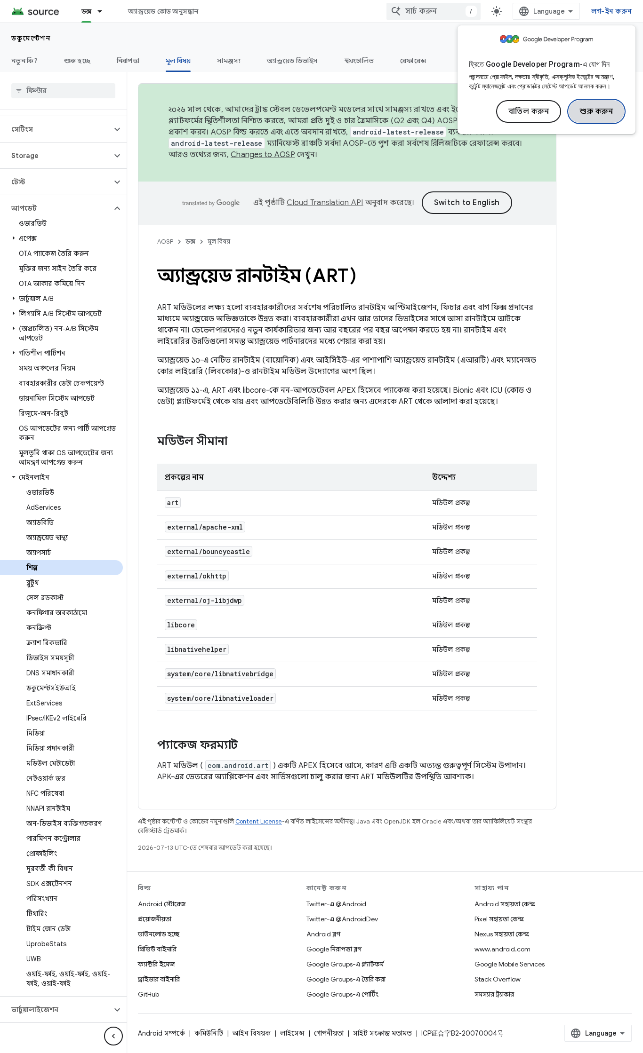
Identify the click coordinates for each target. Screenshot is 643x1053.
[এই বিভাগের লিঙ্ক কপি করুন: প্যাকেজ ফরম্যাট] (247, 746)
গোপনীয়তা (329, 1033)
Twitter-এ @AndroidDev (342, 919)
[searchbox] (63, 90)
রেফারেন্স (413, 60)
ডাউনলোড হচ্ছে (158, 934)
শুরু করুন (596, 111)
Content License (258, 821)
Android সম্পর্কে (161, 1033)
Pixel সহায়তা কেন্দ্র (499, 919)
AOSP (165, 241)
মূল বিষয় (178, 60)
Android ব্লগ (323, 934)
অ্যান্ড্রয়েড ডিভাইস (292, 60)
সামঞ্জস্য (229, 60)
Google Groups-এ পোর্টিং (342, 994)
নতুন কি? (24, 60)
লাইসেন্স (292, 1033)
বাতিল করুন (528, 111)
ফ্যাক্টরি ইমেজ (156, 964)
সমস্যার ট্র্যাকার (494, 994)
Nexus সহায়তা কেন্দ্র (501, 934)
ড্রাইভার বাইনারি (159, 979)
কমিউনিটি (208, 1033)
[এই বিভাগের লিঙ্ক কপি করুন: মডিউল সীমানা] (236, 442)
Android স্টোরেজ (161, 904)
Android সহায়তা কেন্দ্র (504, 904)
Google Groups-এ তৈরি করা (346, 979)
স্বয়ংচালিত (359, 60)
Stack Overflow (497, 979)
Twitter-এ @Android (336, 904)
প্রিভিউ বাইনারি (157, 949)
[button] (56, 129)
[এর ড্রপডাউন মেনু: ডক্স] (104, 11)
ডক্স (86, 11)
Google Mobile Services (509, 964)
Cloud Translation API (325, 202)
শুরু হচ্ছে (77, 60)
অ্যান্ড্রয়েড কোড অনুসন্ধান (163, 11)
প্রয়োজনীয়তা (154, 919)
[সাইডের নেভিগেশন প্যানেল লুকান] (113, 1036)
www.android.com (502, 949)
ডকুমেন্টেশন (30, 38)
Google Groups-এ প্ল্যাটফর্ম (345, 964)
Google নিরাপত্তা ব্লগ (334, 949)
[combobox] (433, 11)
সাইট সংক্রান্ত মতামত (382, 1033)
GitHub (148, 994)
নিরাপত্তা (128, 60)
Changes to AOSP (263, 154)
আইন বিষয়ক (252, 1033)
